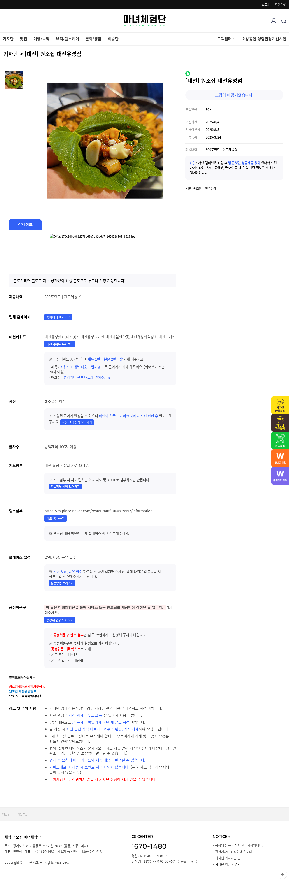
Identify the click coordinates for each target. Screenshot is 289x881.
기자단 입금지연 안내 (229, 857)
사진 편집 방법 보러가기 (77, 422)
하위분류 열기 (234, 39)
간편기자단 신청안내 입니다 (233, 851)
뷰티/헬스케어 (67, 39)
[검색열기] (284, 21)
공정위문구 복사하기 (60, 620)
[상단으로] (282, 874)
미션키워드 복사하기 (60, 344)
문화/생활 (93, 39)
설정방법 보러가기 (62, 583)
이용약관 (22, 814)
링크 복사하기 (55, 518)
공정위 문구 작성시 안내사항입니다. (239, 845)
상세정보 (25, 224)
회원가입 (281, 4)
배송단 (113, 39)
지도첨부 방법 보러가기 (65, 486)
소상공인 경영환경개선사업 (264, 39)
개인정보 (7, 814)
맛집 (23, 39)
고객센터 (224, 39)
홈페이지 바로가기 (58, 317)
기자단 (8, 39)
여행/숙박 (41, 39)
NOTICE (221, 836)
